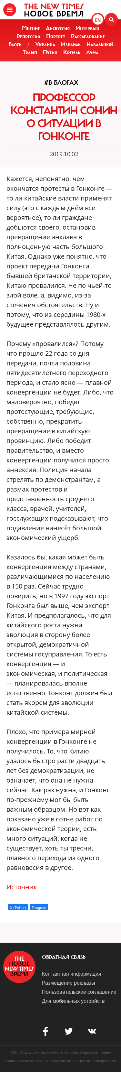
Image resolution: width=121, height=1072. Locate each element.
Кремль (71, 52)
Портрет (55, 36)
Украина (45, 44)
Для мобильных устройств (73, 1000)
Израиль (71, 44)
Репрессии (28, 36)
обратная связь (64, 957)
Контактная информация (71, 973)
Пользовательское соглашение (79, 991)
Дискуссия (58, 28)
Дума (92, 52)
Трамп (30, 52)
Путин (50, 52)
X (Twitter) (18, 907)
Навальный (99, 44)
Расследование (88, 36)
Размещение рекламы (68, 982)
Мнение (31, 28)
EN (98, 20)
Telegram (39, 907)
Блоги (15, 44)
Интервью (87, 28)
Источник (21, 887)
